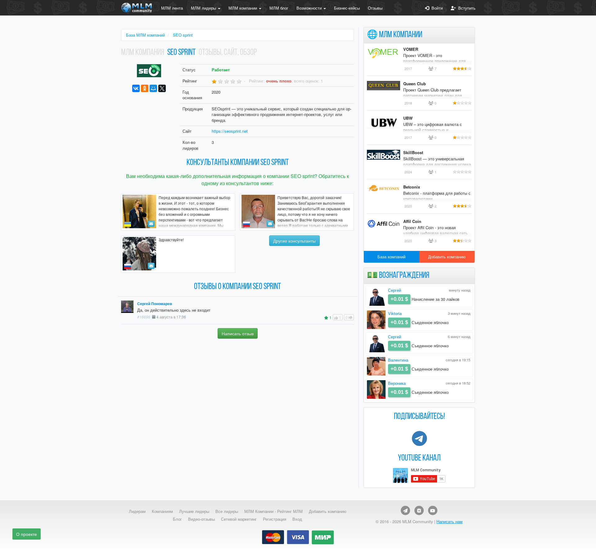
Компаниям (162, 511)
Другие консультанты (294, 241)
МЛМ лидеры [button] (204, 8)
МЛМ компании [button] (243, 8)
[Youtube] (432, 510)
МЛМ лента (172, 8)
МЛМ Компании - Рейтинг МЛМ (273, 511)
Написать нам (449, 521)
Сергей (394, 290)
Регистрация (274, 519)
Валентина (398, 360)
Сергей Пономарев (154, 303)
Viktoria (395, 313)
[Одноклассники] (144, 88)
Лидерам (137, 511)
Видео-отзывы (201, 519)
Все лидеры (226, 511)
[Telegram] (405, 510)
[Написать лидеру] (151, 223)
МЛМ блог (278, 8)
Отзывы (375, 8)
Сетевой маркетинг (239, 519)
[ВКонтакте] (136, 88)
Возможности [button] (309, 8)
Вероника (397, 383)
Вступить (466, 8)
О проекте (26, 534)
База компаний (391, 257)
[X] (162, 88)
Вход (297, 519)
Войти (436, 8)
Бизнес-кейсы (347, 8)
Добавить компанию (447, 257)
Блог (177, 519)
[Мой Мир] (153, 88)
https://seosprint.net (230, 131)
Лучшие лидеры (194, 511)
